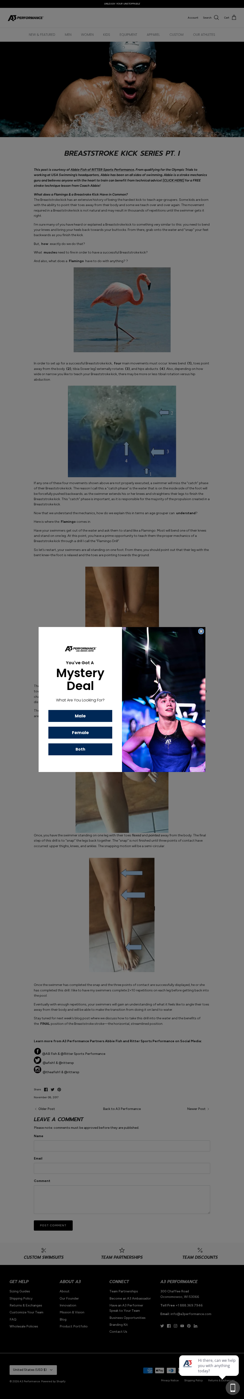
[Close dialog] (201, 631)
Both (80, 749)
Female (80, 733)
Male (80, 716)
